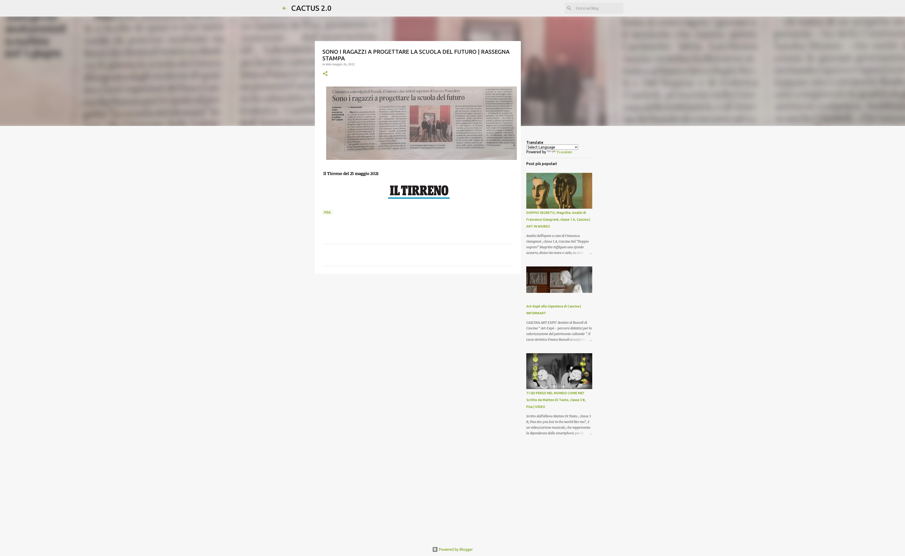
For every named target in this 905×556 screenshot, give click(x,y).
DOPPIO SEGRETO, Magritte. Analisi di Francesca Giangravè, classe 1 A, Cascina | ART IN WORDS (558, 219)
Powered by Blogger (455, 549)
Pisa (327, 212)
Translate (564, 152)
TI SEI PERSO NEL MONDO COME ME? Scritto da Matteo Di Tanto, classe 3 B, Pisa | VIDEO (556, 400)
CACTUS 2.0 (311, 8)
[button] (325, 74)
